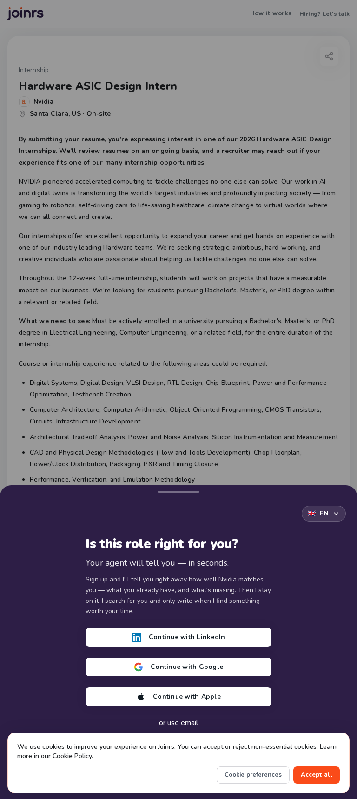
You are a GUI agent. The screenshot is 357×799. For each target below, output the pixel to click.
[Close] (178, 490)
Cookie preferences (253, 775)
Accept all (316, 775)
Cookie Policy (72, 756)
